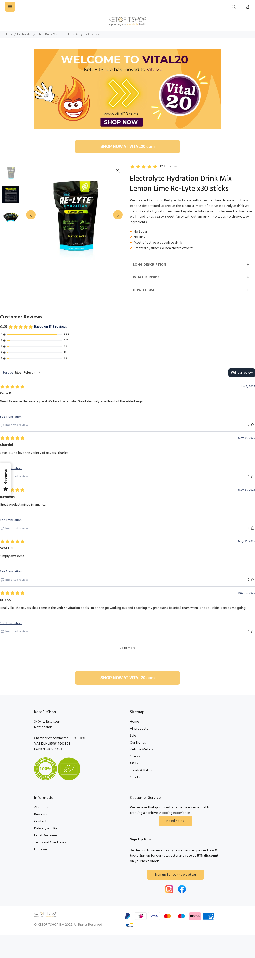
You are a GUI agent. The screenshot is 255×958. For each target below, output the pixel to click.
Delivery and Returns (49, 828)
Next (118, 214)
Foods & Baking (141, 770)
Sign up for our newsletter (175, 875)
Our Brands (138, 742)
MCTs (134, 763)
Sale (133, 736)
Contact (40, 821)
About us (41, 807)
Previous (31, 214)
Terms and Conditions (50, 842)
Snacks (135, 756)
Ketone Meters (141, 749)
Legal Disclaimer (46, 835)
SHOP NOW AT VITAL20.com (127, 146)
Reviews (40, 814)
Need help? (175, 821)
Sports (135, 777)
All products (139, 729)
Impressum (42, 849)
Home (9, 34)
